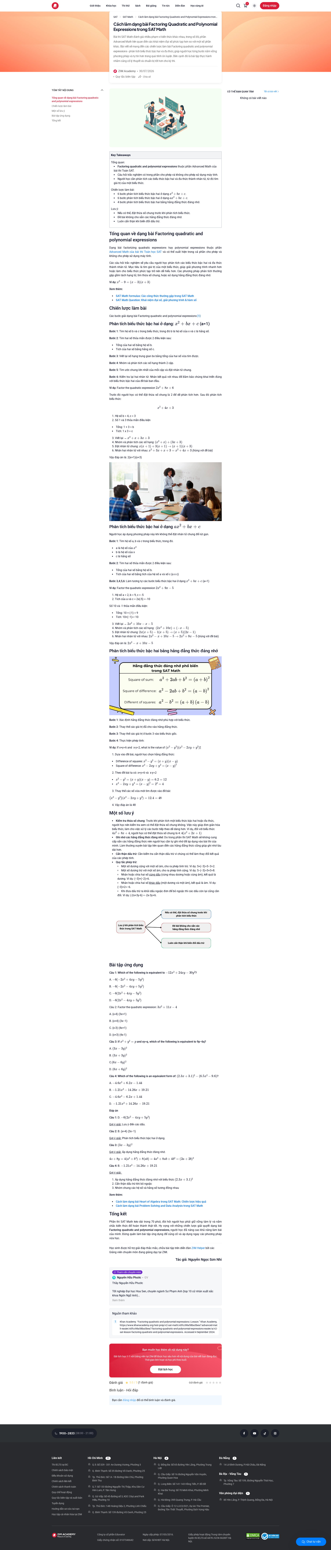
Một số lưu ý (58, 110)
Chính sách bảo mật (62, 1470)
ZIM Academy (127, 71)
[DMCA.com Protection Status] (253, 1537)
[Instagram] (275, 1433)
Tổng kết (56, 120)
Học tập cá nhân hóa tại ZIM (67, 1514)
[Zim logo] (55, 5)
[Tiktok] (265, 1433)
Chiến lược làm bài (61, 106)
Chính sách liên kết (62, 1481)
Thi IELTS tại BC (60, 1464)
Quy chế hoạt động (62, 1492)
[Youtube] (254, 1433)
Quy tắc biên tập (125, 76)
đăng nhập (129, 1400)
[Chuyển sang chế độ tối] (254, 5)
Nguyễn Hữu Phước (129, 1277)
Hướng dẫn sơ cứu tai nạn (65, 1508)
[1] (198, 316)
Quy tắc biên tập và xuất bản (67, 1497)
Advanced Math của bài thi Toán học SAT (135, 251)
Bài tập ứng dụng (61, 115)
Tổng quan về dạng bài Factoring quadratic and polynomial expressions (75, 99)
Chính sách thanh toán (64, 1486)
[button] (238, 5)
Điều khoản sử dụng (62, 1475)
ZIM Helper (198, 1248)
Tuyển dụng (58, 1503)
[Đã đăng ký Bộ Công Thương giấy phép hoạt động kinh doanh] (270, 1537)
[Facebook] (244, 1433)
